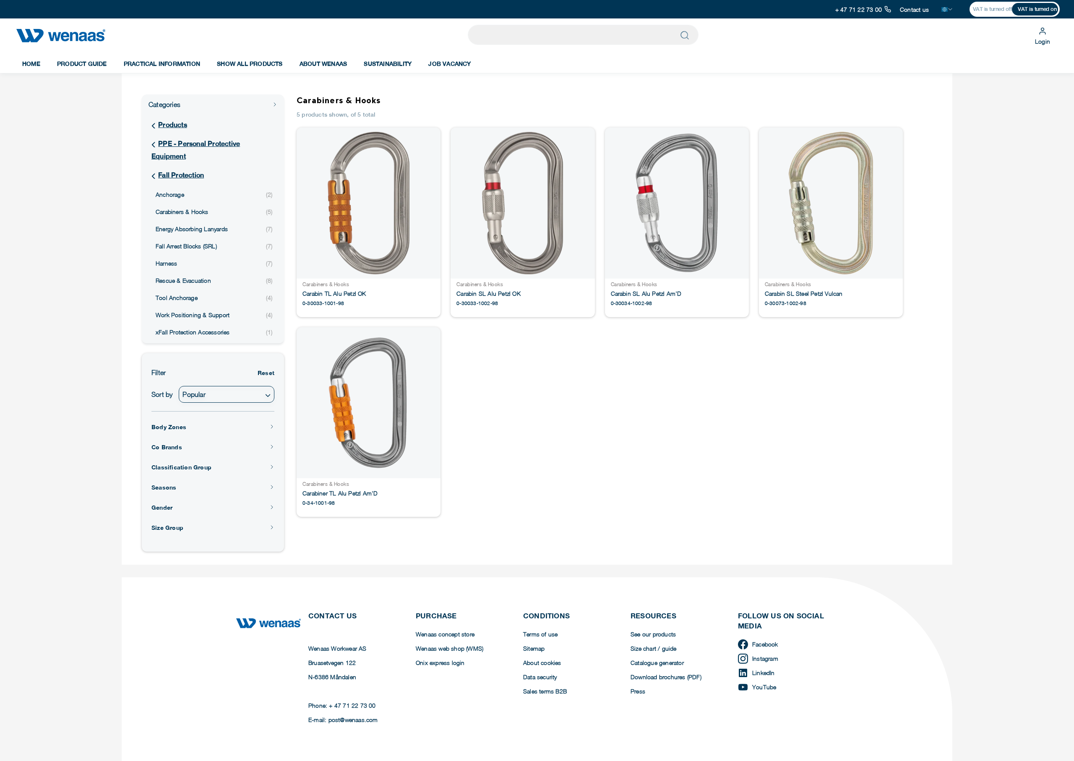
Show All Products (249, 63)
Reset (266, 372)
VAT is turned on (1037, 9)
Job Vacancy (449, 63)
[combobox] (226, 394)
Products (172, 125)
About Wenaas (323, 63)
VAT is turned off (992, 9)
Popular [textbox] (193, 394)
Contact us (914, 9)
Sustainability (388, 63)
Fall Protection (181, 175)
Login (1042, 41)
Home (31, 63)
